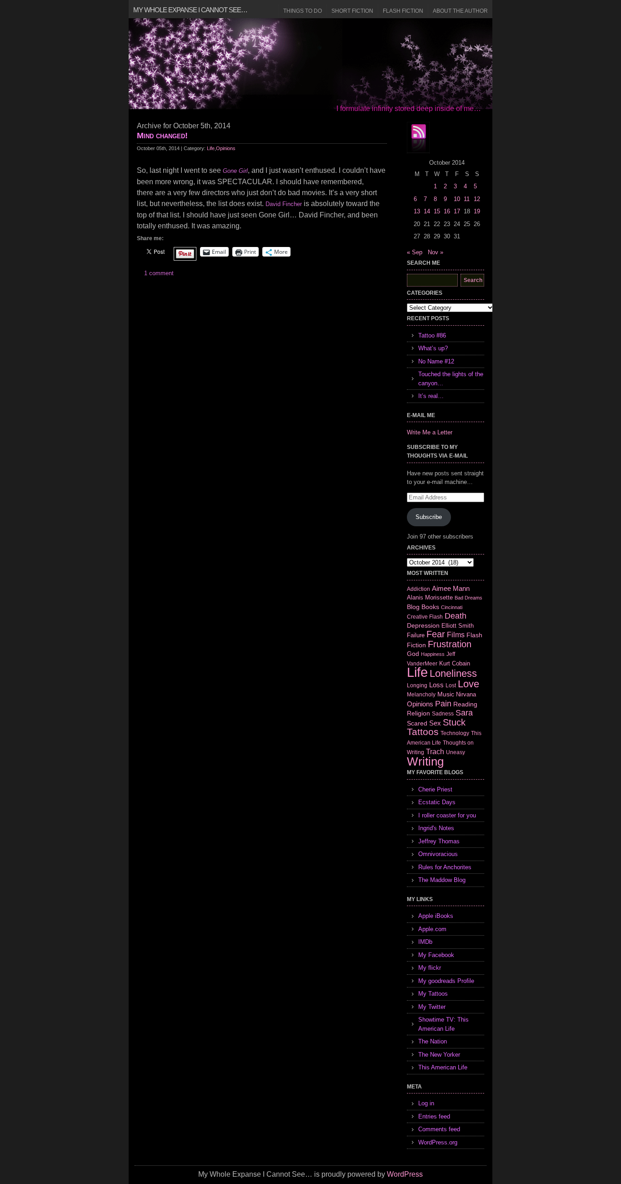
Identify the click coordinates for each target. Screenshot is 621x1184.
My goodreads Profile (446, 980)
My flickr (429, 967)
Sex (435, 723)
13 (417, 211)
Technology (455, 733)
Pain (443, 703)
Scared (417, 723)
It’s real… (431, 396)
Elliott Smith (457, 625)
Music (445, 694)
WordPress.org (437, 1142)
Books (430, 606)
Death (455, 615)
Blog (413, 606)
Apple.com (432, 929)
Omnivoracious (438, 854)
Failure (416, 635)
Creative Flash (425, 617)
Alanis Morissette (430, 597)
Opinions (225, 148)
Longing (417, 685)
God (413, 653)
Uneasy (455, 752)
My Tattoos (433, 993)
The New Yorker (439, 1054)
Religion (418, 713)
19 (477, 211)
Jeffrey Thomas (439, 841)
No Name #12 (436, 361)
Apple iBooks (435, 915)
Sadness (443, 713)
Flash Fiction (403, 11)
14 (427, 211)
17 (457, 211)
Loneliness (453, 673)
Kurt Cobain (454, 663)
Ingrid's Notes (436, 828)
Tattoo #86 (432, 335)
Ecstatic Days (437, 802)
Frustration (449, 644)
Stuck (454, 722)
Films (456, 635)
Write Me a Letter (429, 432)
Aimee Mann (451, 588)
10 (457, 199)
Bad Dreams (468, 597)
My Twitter (432, 1006)
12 (477, 199)
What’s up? (433, 348)
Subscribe (429, 517)
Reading (465, 704)
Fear (435, 634)
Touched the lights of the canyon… (450, 379)
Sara (464, 712)
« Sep (414, 252)
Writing (425, 761)
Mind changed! (162, 135)
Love (468, 684)
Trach (435, 752)
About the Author (460, 11)
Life (211, 148)
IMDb (425, 941)
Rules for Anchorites (444, 867)
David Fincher (283, 204)
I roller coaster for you (447, 815)
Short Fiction (352, 11)
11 (467, 199)
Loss (436, 685)
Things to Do (302, 11)
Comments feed (439, 1129)
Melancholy (421, 694)
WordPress (405, 1174)
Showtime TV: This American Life (443, 1024)
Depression (423, 625)
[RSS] (418, 138)
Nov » (435, 252)
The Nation (432, 1041)
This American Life (442, 1067)
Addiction (418, 589)
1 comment (159, 273)
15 (437, 211)
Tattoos (423, 731)
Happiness (433, 654)
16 (447, 211)
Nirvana (466, 694)
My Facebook (436, 955)
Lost (451, 685)
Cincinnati (451, 607)
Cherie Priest (435, 789)
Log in (426, 1103)
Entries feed (434, 1116)
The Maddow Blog (442, 880)
